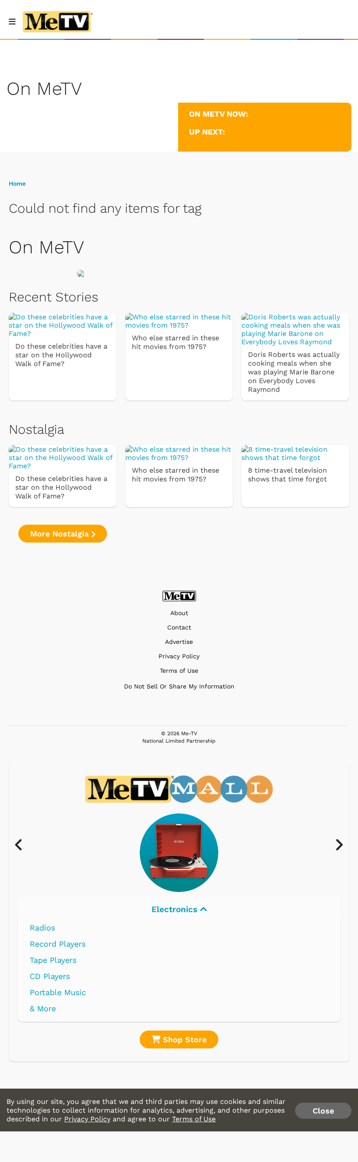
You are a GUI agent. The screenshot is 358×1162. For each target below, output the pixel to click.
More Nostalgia (60, 533)
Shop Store (183, 1039)
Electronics (175, 909)
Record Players (58, 943)
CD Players (50, 976)
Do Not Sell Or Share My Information (179, 686)
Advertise (179, 642)
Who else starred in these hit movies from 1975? (175, 342)
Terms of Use (179, 671)
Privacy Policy (179, 656)
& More (43, 1008)
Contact (179, 627)
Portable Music (58, 992)
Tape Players (53, 960)
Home (17, 183)
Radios (42, 927)
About (179, 613)
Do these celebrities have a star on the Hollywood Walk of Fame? (61, 355)
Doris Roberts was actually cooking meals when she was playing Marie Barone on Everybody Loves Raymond (294, 372)
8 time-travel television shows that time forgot (287, 474)
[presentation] (23, 845)
